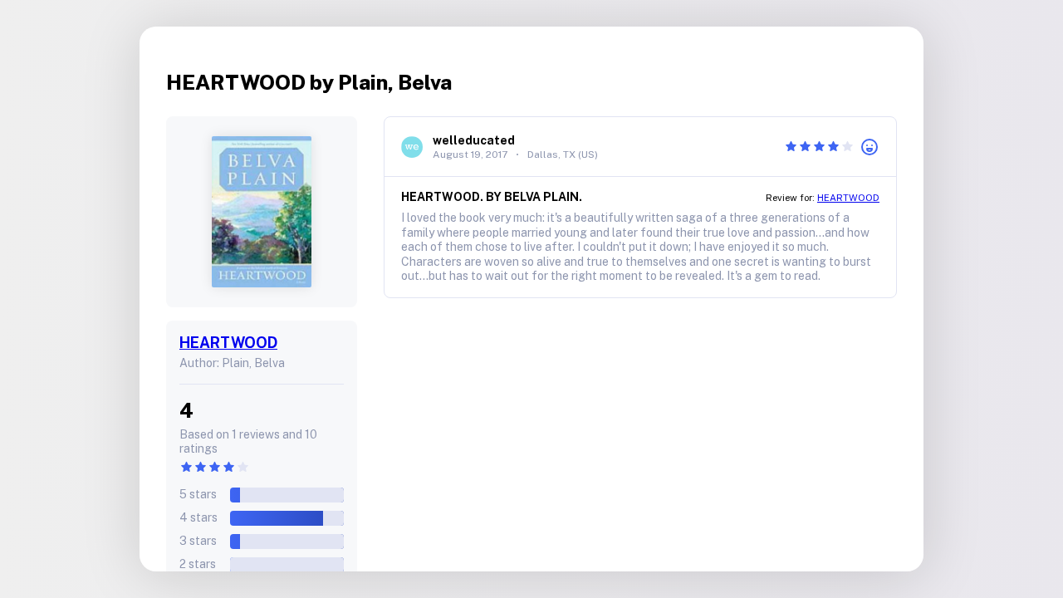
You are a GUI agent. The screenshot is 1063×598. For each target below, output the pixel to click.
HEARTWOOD (228, 342)
